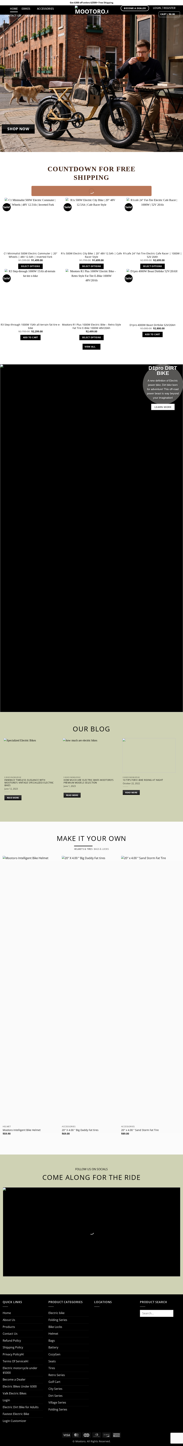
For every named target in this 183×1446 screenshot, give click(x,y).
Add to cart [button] (30, 337)
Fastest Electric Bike (16, 1414)
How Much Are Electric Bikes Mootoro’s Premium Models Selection (88, 781)
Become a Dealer (14, 1379)
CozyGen (54, 1354)
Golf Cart (54, 1382)
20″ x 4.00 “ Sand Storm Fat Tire (140, 1130)
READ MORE (13, 797)
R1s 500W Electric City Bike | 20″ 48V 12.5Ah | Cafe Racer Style (91, 255)
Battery (53, 1347)
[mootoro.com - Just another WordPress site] (91, 10)
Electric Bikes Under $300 (20, 1386)
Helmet (53, 1334)
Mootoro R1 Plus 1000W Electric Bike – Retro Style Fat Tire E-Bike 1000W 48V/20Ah (91, 326)
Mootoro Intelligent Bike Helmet (22, 1130)
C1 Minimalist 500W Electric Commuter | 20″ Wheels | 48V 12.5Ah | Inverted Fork (30, 255)
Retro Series (56, 1375)
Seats (52, 1361)
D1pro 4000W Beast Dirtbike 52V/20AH (152, 325)
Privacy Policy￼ (13, 1354)
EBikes (26, 8)
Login (6, 1400)
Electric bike (56, 1313)
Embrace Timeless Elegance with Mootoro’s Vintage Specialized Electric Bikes (29, 783)
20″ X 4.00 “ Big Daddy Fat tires (80, 1130)
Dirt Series (55, 1396)
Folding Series (57, 1320)
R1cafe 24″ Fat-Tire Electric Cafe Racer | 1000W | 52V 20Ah (152, 255)
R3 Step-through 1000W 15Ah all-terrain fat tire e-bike (30, 326)
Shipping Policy (13, 1347)
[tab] (83, 849)
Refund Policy (12, 1341)
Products (9, 1327)
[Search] (4, 9)
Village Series (57, 1402)
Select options (30, 266)
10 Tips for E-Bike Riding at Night (143, 780)
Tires (51, 1368)
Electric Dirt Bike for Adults (21, 1407)
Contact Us (13, 15)
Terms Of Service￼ (15, 1361)
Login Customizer (14, 1421)
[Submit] (176, 1313)
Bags (51, 1341)
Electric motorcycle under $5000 (20, 1370)
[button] (169, 14)
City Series (55, 1389)
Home (14, 8)
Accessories (45, 8)
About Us (30, 15)
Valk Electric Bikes (14, 1393)
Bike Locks (55, 1327)
